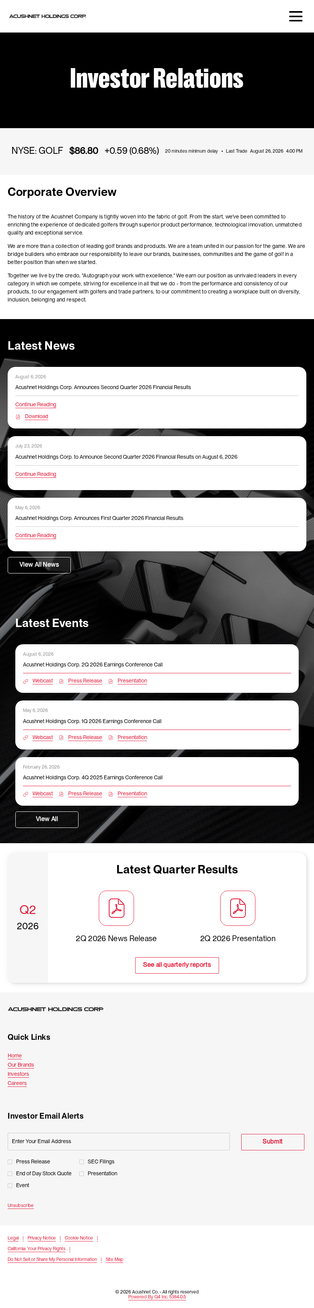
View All (47, 819)
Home (23, 1056)
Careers (26, 1083)
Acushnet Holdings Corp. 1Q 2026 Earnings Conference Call (92, 721)
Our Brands (29, 1065)
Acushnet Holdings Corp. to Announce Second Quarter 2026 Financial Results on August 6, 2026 (126, 457)
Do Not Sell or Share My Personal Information (52, 1260)
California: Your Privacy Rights (36, 1249)
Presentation (102, 1173)
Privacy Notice (42, 1239)
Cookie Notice (79, 1239)
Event (22, 1185)
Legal (13, 1239)
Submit (273, 1142)
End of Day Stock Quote (44, 1173)
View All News (39, 565)
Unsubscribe (21, 1206)
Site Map (114, 1260)
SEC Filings (101, 1162)
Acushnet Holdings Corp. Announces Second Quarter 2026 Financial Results (103, 387)
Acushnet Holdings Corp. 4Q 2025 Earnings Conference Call (93, 777)
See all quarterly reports (177, 965)
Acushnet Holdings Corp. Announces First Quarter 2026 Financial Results (99, 518)
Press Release (33, 1162)
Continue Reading (35, 404)
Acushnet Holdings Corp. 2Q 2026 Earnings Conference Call (93, 665)
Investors (27, 1074)
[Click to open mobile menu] (296, 16)
